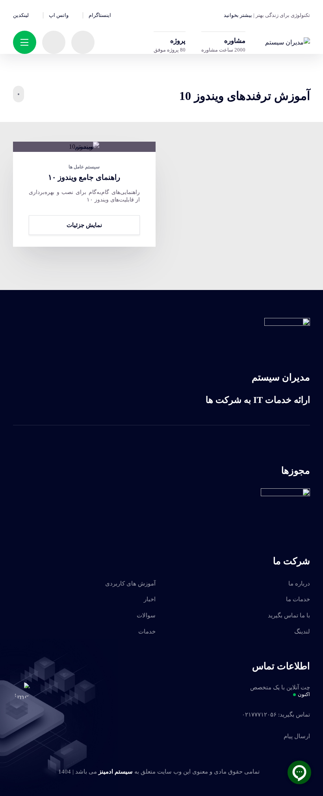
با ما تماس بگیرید (289, 615)
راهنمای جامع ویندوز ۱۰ (84, 177)
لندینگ (302, 631)
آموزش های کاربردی (130, 583)
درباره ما (299, 583)
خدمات (147, 631)
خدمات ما (298, 599)
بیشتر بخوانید (238, 15)
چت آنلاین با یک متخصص (280, 690)
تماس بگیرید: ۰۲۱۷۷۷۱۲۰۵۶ (276, 714)
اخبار (150, 599)
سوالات (146, 615)
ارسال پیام (297, 736)
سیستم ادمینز (115, 771)
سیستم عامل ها (84, 167)
